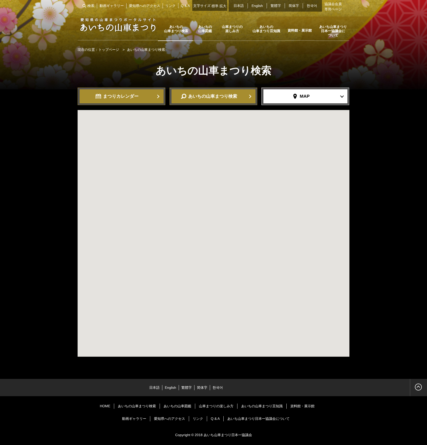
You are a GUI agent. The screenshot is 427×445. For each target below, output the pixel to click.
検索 (90, 6)
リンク (170, 6)
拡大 (222, 6)
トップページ (108, 50)
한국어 (312, 6)
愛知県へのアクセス (144, 6)
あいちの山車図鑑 (205, 29)
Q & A (185, 6)
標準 (215, 6)
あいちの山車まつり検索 (176, 29)
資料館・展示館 (300, 30)
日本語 (239, 6)
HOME (105, 406)
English (257, 6)
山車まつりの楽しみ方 (232, 29)
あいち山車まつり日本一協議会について (333, 31)
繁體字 (276, 6)
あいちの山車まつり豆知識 (266, 29)
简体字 (294, 6)
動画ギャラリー (112, 6)
